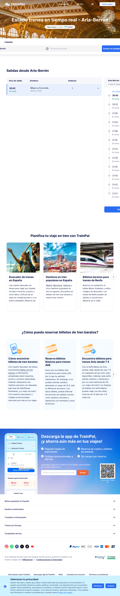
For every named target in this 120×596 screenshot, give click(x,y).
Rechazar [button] (98, 586)
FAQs (61, 574)
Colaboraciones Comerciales (49, 559)
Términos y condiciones (98, 574)
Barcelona (57, 285)
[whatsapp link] (12, 546)
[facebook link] (17, 546)
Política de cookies (65, 592)
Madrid (49, 285)
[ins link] (6, 546)
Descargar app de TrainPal (44, 574)
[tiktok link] (27, 546)
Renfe (98, 280)
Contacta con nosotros (76, 574)
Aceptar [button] (110, 586)
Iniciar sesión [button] (107, 4)
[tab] (9, 42)
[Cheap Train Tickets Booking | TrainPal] (15, 4)
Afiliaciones (27, 559)
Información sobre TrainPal (19, 574)
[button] (80, 4)
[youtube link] (32, 546)
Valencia (66, 285)
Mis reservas (64, 4)
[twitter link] (22, 546)
